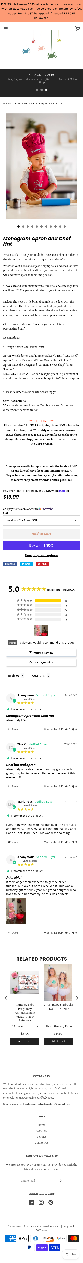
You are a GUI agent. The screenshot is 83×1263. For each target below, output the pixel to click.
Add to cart (25, 1041)
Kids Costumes (19, 103)
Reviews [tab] (13, 675)
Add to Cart (41, 533)
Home (6, 103)
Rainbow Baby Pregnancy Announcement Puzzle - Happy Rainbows (25, 1012)
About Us (41, 1130)
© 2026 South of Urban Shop (23, 1226)
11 (65, 226)
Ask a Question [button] (43, 662)
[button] (41, 509)
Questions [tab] (38, 675)
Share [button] (14, 729)
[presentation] (6, 997)
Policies (41, 1136)
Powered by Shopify (50, 1226)
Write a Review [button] (43, 653)
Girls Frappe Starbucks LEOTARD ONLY (58, 1007)
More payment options (41, 555)
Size (5, 513)
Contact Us (41, 1142)
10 (60, 226)
